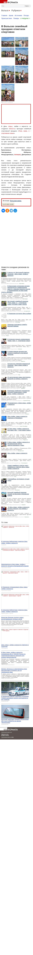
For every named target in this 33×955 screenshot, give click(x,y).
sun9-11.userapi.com (8, 102)
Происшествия (6, 18)
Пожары (16, 18)
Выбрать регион (5, 735)
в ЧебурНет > (25, 18)
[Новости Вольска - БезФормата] (9, 2)
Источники (18, 15)
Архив (11, 15)
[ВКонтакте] (3, 210)
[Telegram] (11, 210)
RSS (13, 737)
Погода (26, 15)
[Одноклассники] (7, 210)
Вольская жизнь (15, 201)
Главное (4, 15)
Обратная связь (5, 734)
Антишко (17, 154)
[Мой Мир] (15, 210)
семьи (10, 126)
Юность (12, 128)
